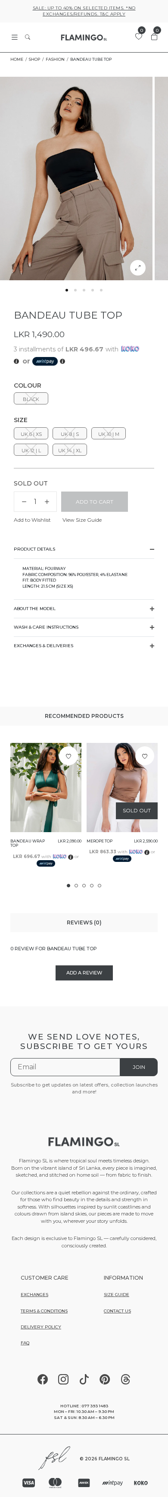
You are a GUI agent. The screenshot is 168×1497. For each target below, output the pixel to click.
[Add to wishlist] (68, 755)
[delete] (24, 502)
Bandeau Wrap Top (27, 843)
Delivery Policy (41, 1327)
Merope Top (99, 841)
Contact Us (117, 1311)
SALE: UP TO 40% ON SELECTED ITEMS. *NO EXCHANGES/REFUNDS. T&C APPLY (84, 11)
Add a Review (84, 973)
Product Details (34, 549)
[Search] (27, 37)
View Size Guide (82, 520)
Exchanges (34, 1294)
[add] (47, 502)
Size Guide (116, 1294)
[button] (66, 290)
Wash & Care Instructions (46, 627)
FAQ (25, 1343)
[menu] (14, 37)
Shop (34, 59)
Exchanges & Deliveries (43, 645)
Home (16, 59)
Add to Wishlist (32, 520)
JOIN (139, 1067)
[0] (138, 37)
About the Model (35, 608)
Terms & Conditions (44, 1311)
